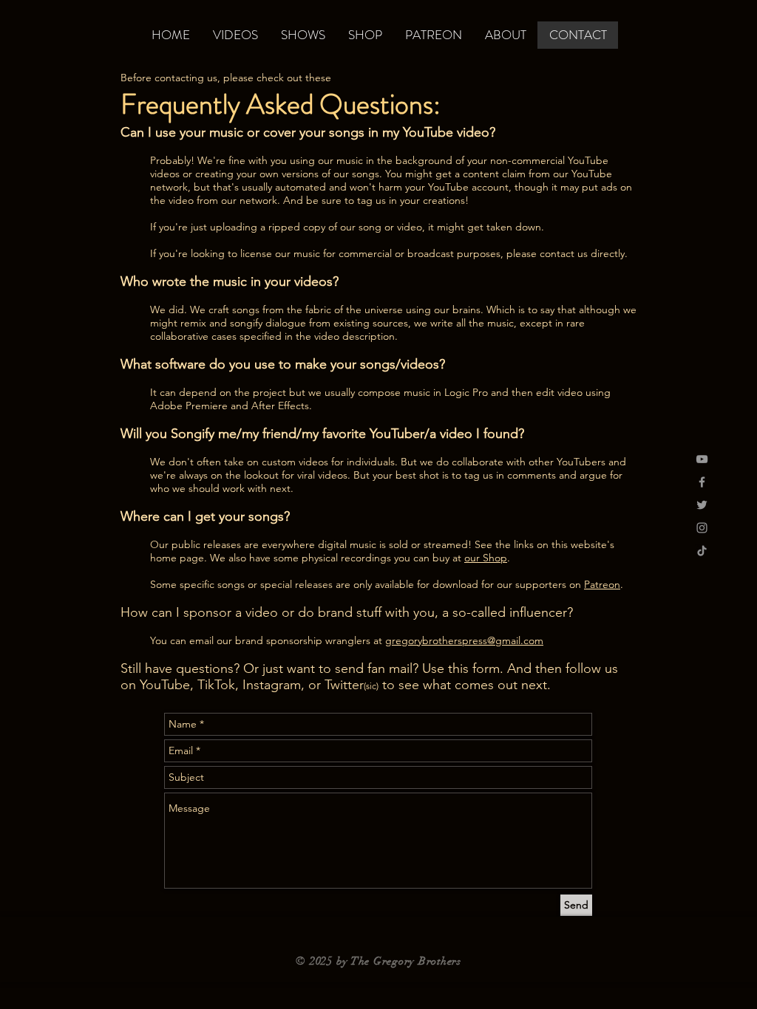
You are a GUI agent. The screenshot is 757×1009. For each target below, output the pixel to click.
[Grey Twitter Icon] (702, 505)
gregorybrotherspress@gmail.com (464, 640)
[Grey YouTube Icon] (702, 459)
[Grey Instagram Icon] (702, 528)
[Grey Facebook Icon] (702, 482)
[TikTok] (702, 551)
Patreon (602, 584)
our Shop (485, 557)
